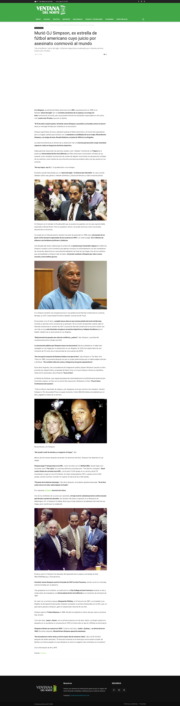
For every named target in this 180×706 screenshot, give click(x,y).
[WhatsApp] (46, 59)
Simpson (48, 490)
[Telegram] (51, 59)
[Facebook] (139, 1)
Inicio (35, 25)
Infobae (43, 653)
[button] (143, 19)
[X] (144, 1)
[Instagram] (141, 1)
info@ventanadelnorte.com (79, 695)
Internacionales (43, 25)
